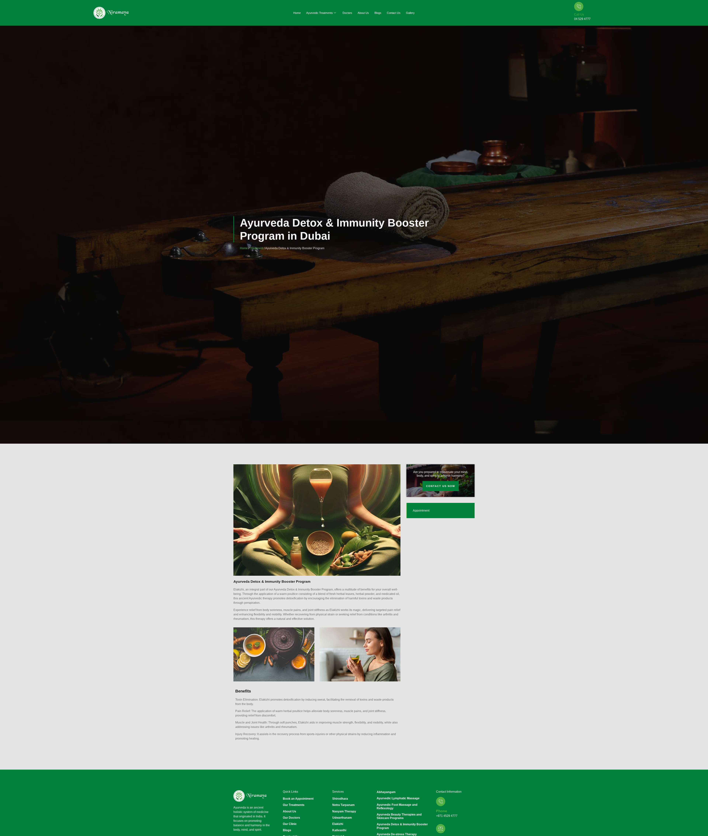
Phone (441, 811)
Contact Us (393, 12)
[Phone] (440, 801)
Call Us (579, 14)
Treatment (256, 248)
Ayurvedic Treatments (319, 12)
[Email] (440, 828)
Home (297, 12)
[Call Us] (578, 6)
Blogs (377, 12)
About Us (363, 12)
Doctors (347, 12)
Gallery (410, 12)
